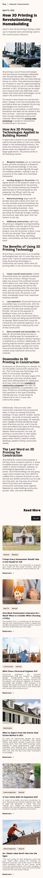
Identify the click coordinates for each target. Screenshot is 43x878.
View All (36, 518)
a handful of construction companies (19, 384)
